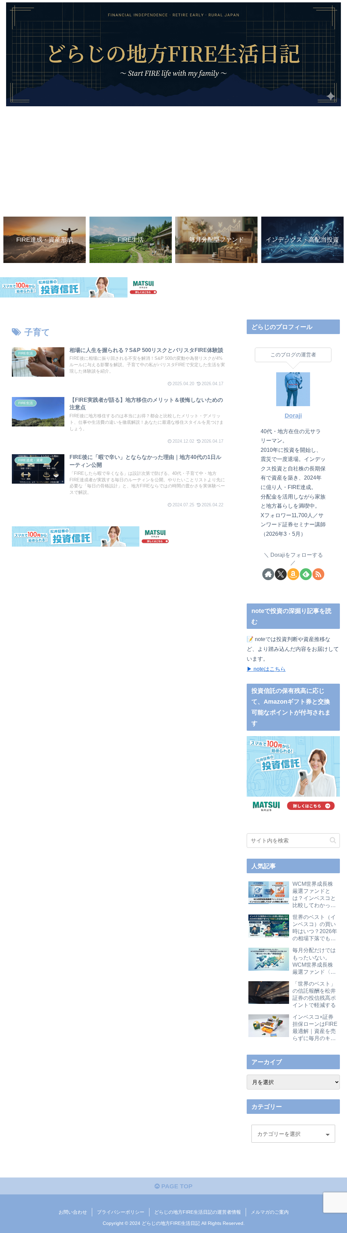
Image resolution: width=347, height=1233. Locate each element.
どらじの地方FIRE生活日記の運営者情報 (197, 1212)
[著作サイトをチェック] (268, 574)
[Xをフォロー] (281, 574)
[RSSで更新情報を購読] (318, 574)
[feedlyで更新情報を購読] (306, 574)
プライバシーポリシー (120, 1212)
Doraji (293, 415)
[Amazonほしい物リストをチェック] (293, 574)
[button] (333, 840)
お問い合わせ (73, 1212)
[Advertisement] (173, 159)
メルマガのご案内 (270, 1212)
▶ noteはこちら (266, 669)
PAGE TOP (176, 1186)
